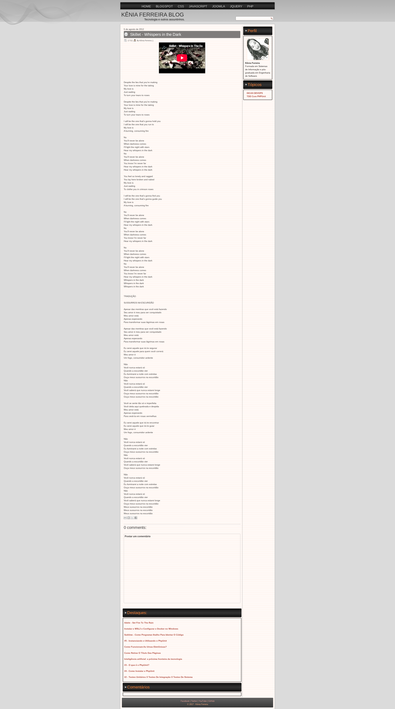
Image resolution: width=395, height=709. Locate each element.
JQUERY (236, 6)
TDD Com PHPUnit (256, 96)
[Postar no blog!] (128, 517)
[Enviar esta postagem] (154, 41)
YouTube (203, 701)
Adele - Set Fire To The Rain (139, 622)
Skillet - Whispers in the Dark (155, 34)
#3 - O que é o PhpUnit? (136, 665)
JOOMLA (218, 6)
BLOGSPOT (164, 6)
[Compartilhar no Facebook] (135, 517)
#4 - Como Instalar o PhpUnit (139, 671)
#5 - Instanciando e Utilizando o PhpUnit (145, 641)
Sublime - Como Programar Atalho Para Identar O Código (154, 635)
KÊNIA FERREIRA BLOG (152, 14)
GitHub (211, 701)
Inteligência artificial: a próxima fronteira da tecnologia (153, 659)
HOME (146, 6)
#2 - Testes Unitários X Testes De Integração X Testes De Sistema (158, 677)
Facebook (185, 701)
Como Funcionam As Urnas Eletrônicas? (145, 647)
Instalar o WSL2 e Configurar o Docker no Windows (151, 628)
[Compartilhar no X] (132, 517)
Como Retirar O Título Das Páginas (142, 653)
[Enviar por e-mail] (125, 517)
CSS (181, 6)
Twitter (194, 701)
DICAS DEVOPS (255, 93)
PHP (250, 6)
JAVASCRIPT (198, 6)
